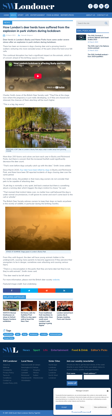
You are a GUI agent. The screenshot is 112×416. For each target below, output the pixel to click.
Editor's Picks (67, 15)
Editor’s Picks (99, 350)
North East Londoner (53, 366)
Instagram (96, 6)
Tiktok (106, 6)
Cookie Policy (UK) (10, 383)
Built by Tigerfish (34, 413)
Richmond (25, 375)
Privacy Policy (86, 412)
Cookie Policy (77, 412)
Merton (36, 372)
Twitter (101, 6)
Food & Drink (53, 15)
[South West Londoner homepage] (28, 6)
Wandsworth (26, 378)
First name (71, 373)
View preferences (100, 407)
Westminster (38, 378)
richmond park (55, 334)
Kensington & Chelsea (29, 367)
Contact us (102, 15)
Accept (64, 407)
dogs (25, 334)
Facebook (90, 6)
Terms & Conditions (7, 376)
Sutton (35, 375)
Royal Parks (8, 338)
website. (56, 279)
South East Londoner (53, 371)
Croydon (24, 370)
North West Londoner (53, 376)
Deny (82, 407)
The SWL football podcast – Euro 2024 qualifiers (98, 55)
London (44, 334)
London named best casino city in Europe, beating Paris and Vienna (65, 316)
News (13, 15)
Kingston (36, 370)
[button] (108, 391)
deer (17, 334)
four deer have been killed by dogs (35, 170)
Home (6, 15)
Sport (21, 15)
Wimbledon (25, 380)
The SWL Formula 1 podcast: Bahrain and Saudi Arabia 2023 (98, 38)
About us (90, 15)
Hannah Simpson (27, 35)
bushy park (8, 334)
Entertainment (37, 15)
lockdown (33, 334)
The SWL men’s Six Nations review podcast (98, 47)
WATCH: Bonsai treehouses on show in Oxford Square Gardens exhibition (9, 317)
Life (27, 15)
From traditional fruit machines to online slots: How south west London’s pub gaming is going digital (46, 319)
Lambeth (24, 372)
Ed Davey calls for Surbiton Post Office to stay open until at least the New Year (28, 317)
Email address (90, 373)
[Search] (106, 23)
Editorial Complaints (7, 368)
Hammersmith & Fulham (30, 365)
